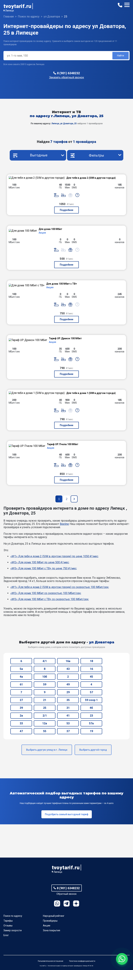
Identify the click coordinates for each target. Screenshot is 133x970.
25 (44, 707)
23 (91, 715)
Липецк (9, 10)
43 (68, 669)
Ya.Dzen (76, 903)
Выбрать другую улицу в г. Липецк (46, 749)
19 (91, 731)
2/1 (45, 715)
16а (68, 661)
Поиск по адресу (12, 915)
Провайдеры (50, 920)
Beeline (64, 524)
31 (68, 707)
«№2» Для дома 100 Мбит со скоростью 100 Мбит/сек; (45, 593)
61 (21, 684)
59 (44, 684)
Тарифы (8, 920)
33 (21, 723)
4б (91, 707)
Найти (120, 55)
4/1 (45, 661)
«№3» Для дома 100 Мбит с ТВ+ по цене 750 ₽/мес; (43, 568)
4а (21, 676)
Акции (46, 925)
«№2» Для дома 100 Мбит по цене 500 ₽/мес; (39, 562)
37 (68, 731)
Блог (6, 935)
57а (91, 723)
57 (91, 692)
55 (44, 731)
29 (68, 692)
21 (44, 700)
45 (91, 676)
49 (68, 684)
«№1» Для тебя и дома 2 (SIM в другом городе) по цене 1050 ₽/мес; (54, 556)
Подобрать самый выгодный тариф (66, 814)
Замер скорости (12, 930)
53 (68, 723)
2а (21, 715)
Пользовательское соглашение (50, 961)
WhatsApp (57, 903)
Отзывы (7, 925)
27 (21, 700)
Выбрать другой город (93, 749)
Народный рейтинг (53, 915)
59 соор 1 (91, 700)
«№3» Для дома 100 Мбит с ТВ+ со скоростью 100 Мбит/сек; (49, 599)
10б (44, 676)
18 (91, 661)
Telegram (67, 903)
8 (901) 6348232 (68, 73)
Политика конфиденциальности (82, 961)
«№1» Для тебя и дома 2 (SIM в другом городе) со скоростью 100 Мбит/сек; (59, 587)
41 (68, 715)
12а (44, 723)
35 (68, 700)
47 (21, 731)
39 (21, 707)
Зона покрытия (51, 930)
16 (91, 669)
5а (21, 669)
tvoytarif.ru (17, 6)
